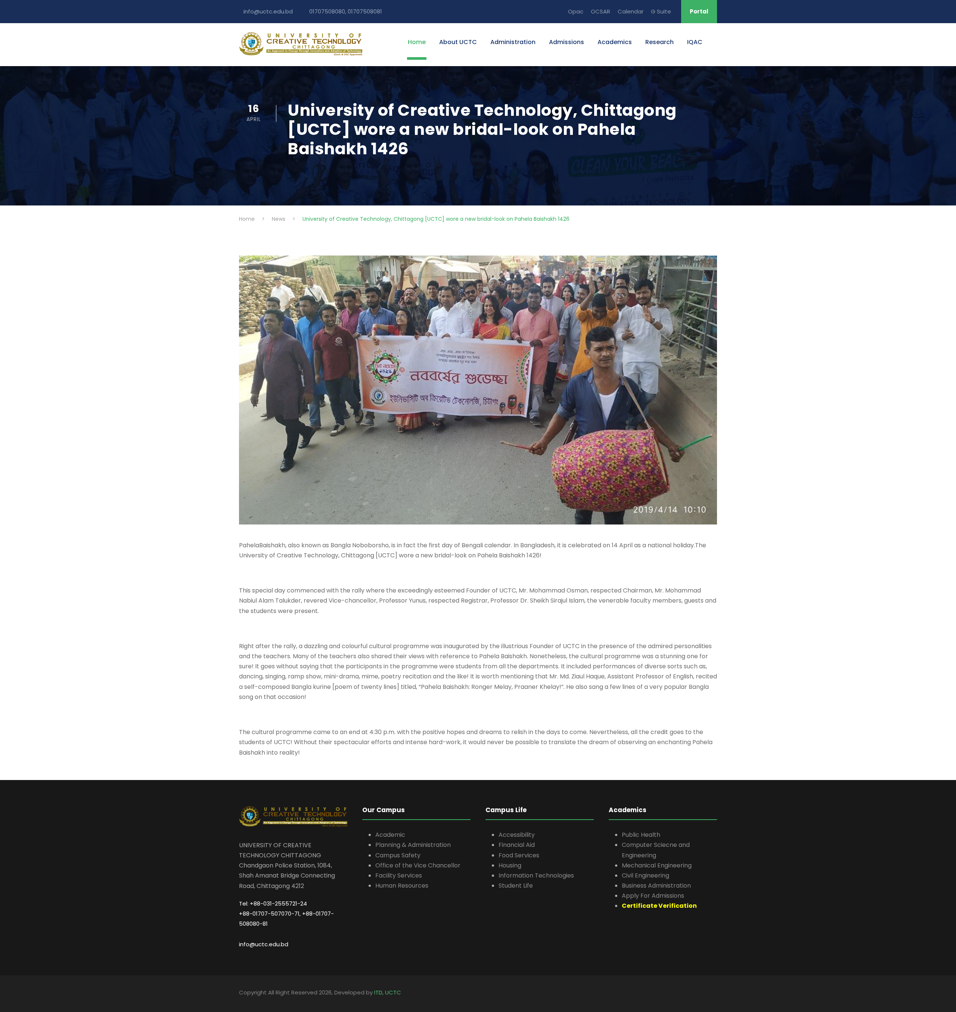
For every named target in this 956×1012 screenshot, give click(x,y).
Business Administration (656, 885)
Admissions (566, 42)
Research (659, 42)
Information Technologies (536, 875)
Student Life (516, 885)
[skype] (714, 993)
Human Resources (401, 885)
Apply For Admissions (653, 895)
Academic (390, 834)
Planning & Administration (413, 845)
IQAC (694, 42)
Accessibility (517, 834)
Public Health (641, 834)
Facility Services (398, 875)
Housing (510, 865)
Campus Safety (397, 855)
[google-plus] (710, 993)
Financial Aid (517, 845)
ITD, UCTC (387, 992)
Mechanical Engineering (657, 865)
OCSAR (600, 11)
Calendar (630, 11)
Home (417, 42)
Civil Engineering (645, 875)
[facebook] (709, 993)
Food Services (519, 855)
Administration (513, 42)
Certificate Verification (659, 905)
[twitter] (716, 993)
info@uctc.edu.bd (263, 944)
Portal (699, 11)
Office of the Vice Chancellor (417, 865)
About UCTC (458, 42)
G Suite (661, 11)
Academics (615, 42)
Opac (575, 11)
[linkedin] (712, 993)
